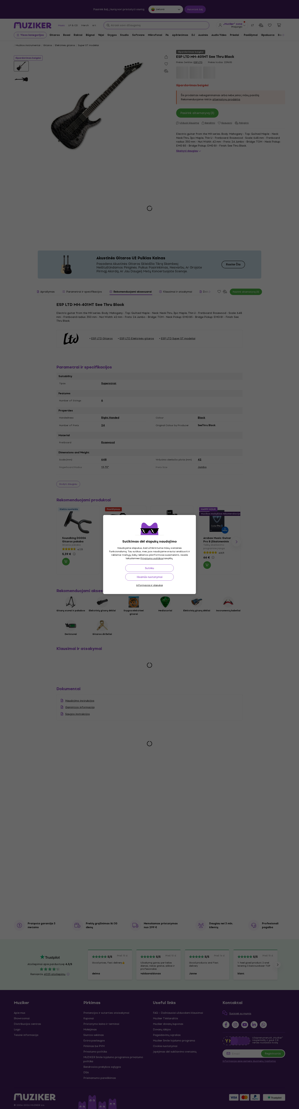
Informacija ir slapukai (149, 585)
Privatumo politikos (152, 558)
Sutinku (149, 568)
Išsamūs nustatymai (149, 577)
